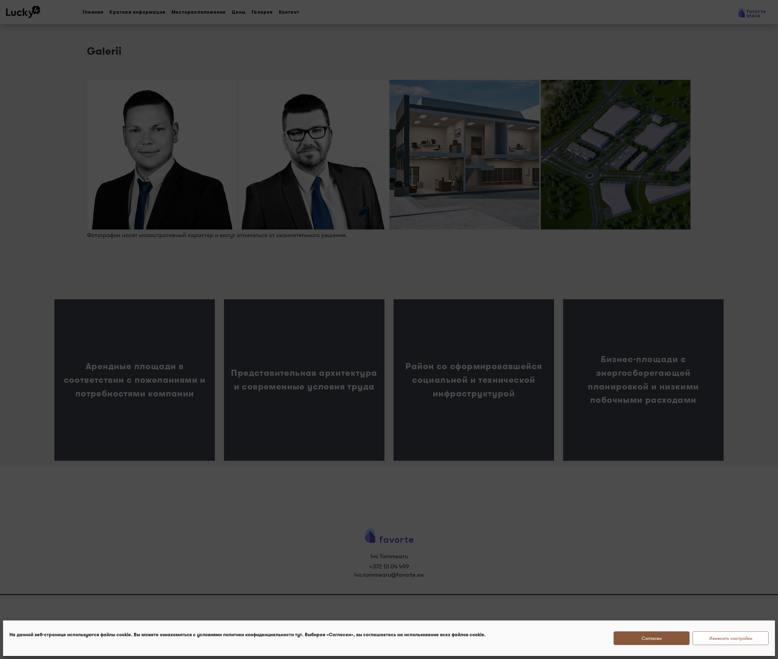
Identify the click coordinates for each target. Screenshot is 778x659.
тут (298, 634)
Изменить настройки (730, 638)
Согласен (652, 638)
